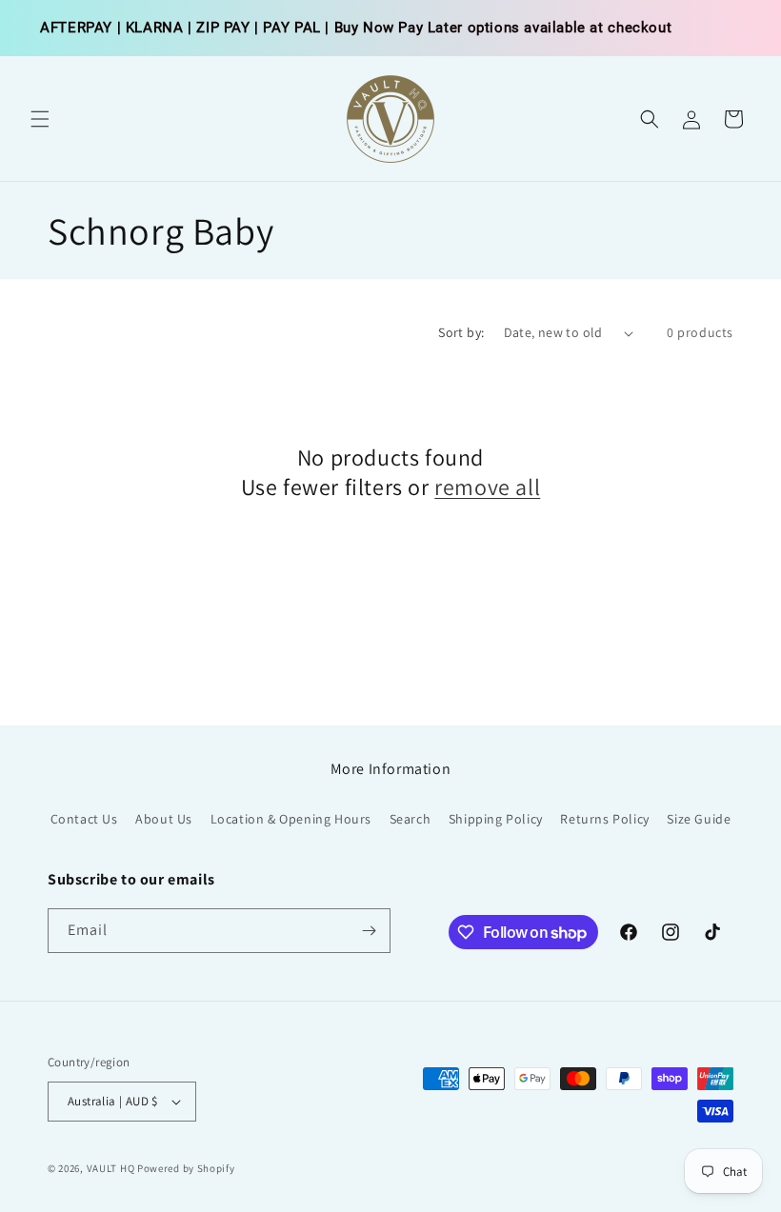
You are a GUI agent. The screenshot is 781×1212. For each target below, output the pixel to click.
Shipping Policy (496, 818)
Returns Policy (604, 818)
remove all (487, 487)
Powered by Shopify (186, 1168)
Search (410, 818)
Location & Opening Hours (290, 818)
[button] (40, 119)
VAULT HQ (111, 1168)
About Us (163, 818)
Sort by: (461, 332)
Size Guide (699, 818)
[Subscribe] (369, 930)
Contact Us (84, 818)
